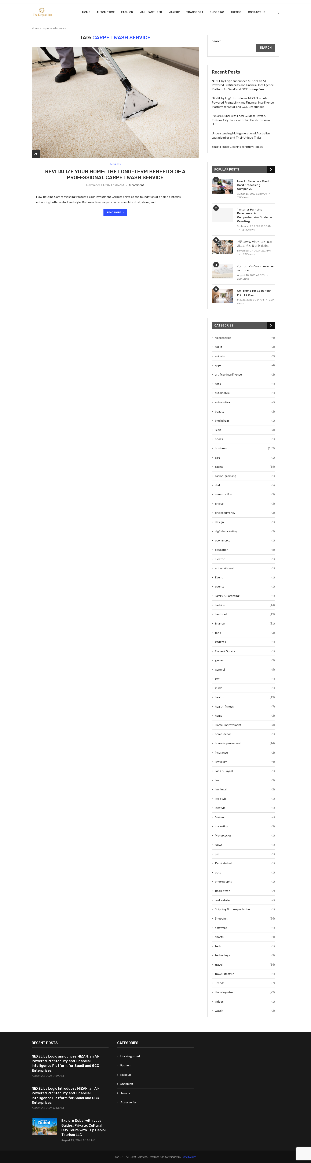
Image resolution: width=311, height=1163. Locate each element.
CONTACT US (257, 12)
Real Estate (245, 890)
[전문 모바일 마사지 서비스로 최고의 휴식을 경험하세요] (222, 247)
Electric (245, 559)
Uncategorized (245, 992)
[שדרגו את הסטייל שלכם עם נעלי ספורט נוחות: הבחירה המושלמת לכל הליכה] (222, 271)
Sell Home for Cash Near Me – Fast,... (254, 292)
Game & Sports (245, 651)
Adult (245, 346)
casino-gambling (245, 476)
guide (245, 688)
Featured (245, 614)
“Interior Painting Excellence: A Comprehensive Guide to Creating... (254, 215)
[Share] (35, 154)
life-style (245, 798)
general (245, 669)
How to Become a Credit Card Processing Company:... (254, 185)
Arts (245, 383)
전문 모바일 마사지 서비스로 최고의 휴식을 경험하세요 (254, 243)
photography (245, 881)
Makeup (174, 12)
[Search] (277, 12)
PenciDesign (189, 1157)
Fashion (127, 12)
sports (245, 937)
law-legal (245, 789)
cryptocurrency (245, 512)
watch (245, 1010)
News (245, 844)
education (245, 549)
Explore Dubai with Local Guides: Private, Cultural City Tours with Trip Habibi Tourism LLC (241, 120)
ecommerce (245, 540)
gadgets (245, 642)
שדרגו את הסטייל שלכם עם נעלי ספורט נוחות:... (255, 268)
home (245, 715)
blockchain (245, 420)
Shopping (217, 12)
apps (245, 365)
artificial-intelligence (245, 374)
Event (245, 577)
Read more (114, 212)
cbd (245, 485)
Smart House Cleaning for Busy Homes (237, 146)
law (245, 780)
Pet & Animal (245, 863)
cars (245, 457)
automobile (245, 393)
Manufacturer (150, 12)
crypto (245, 503)
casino (245, 466)
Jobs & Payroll (245, 771)
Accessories (245, 337)
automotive (105, 12)
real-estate (245, 900)
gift (245, 679)
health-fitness (245, 706)
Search (216, 41)
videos (245, 1001)
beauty (245, 411)
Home (86, 12)
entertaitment (245, 568)
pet (245, 854)
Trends (236, 12)
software (245, 927)
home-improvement (245, 743)
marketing (245, 826)
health (245, 697)
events (245, 586)
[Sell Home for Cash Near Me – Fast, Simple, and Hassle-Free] (222, 296)
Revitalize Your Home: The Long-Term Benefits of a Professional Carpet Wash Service (115, 174)
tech (245, 946)
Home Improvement (245, 725)
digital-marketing (245, 531)
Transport (194, 12)
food (245, 632)
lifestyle (245, 807)
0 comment (136, 185)
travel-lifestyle (245, 974)
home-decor (245, 734)
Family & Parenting (245, 595)
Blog (245, 430)
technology (245, 955)
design (245, 522)
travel (245, 964)
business (245, 448)
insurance (245, 752)
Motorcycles (245, 835)
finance (245, 623)
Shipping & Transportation (245, 909)
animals (245, 356)
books (245, 439)
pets (245, 872)
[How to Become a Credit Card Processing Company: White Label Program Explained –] (222, 186)
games (245, 660)
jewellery (245, 761)
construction (245, 494)
